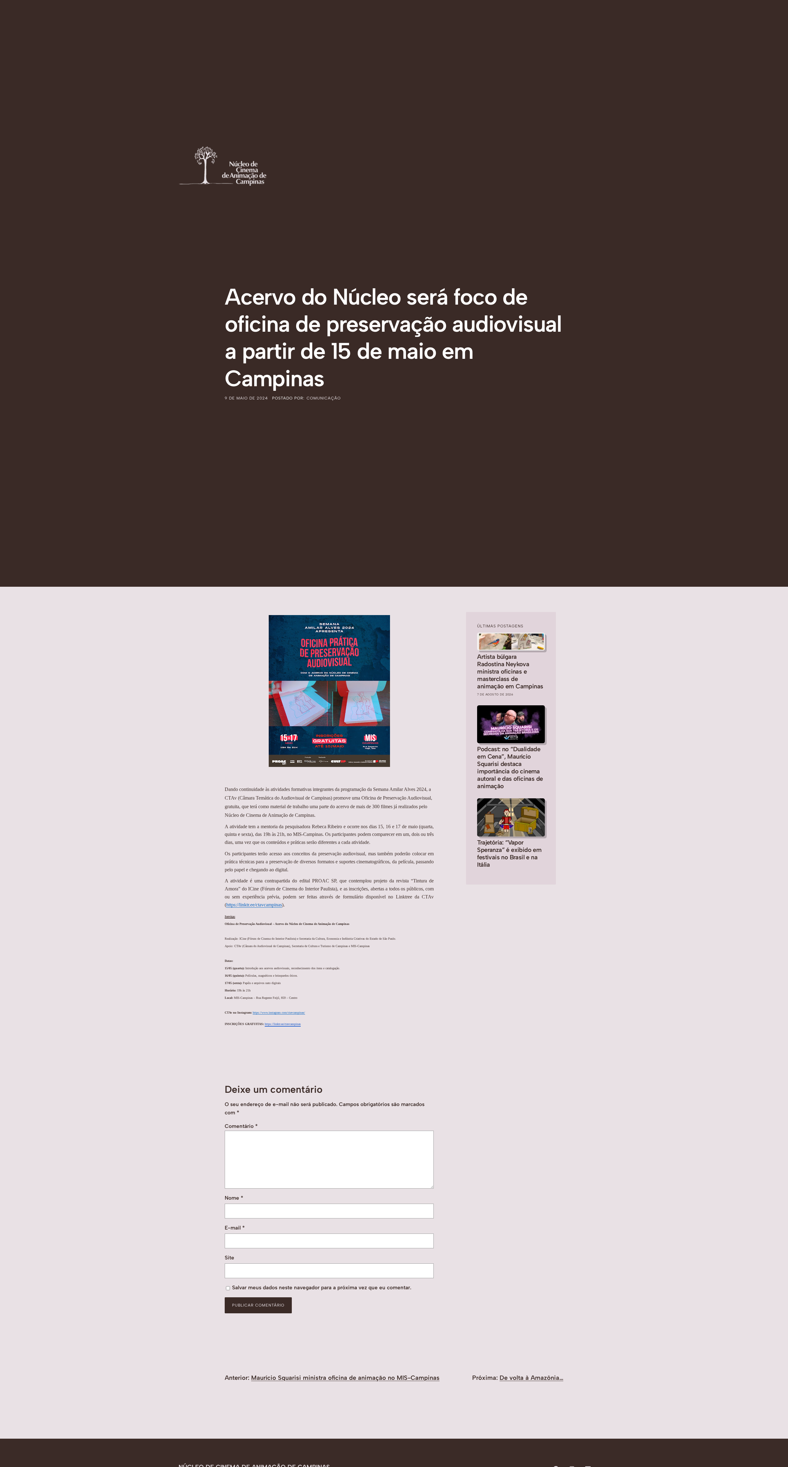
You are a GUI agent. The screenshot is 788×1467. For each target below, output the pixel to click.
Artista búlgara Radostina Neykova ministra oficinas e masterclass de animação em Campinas (510, 671)
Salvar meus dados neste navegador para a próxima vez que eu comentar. (321, 1287)
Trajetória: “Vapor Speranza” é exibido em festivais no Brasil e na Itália (509, 853)
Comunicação (324, 398)
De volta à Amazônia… (531, 1377)
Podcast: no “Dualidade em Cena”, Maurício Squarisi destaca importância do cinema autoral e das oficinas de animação (510, 767)
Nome (234, 1198)
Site (229, 1257)
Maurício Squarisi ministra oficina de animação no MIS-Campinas (345, 1377)
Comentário (241, 1126)
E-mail (235, 1228)
